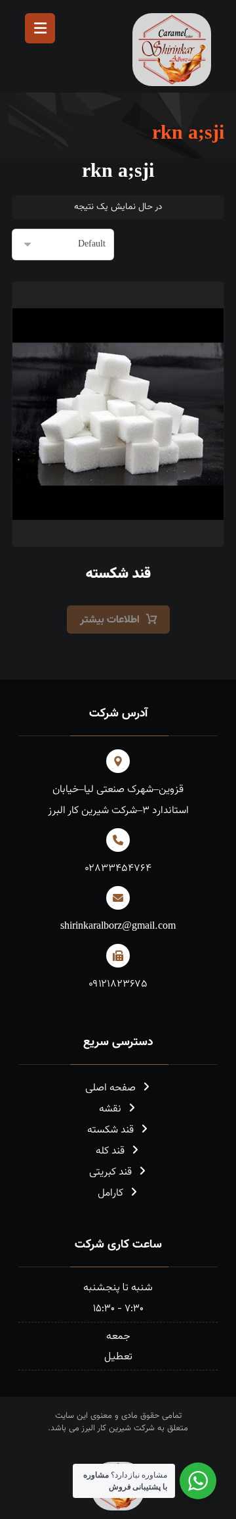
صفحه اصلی (110, 1088)
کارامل (110, 1193)
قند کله (110, 1151)
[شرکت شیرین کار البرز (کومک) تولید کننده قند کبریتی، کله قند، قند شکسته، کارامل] (171, 49)
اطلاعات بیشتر (110, 620)
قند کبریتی (110, 1172)
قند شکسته (110, 1130)
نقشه (110, 1109)
